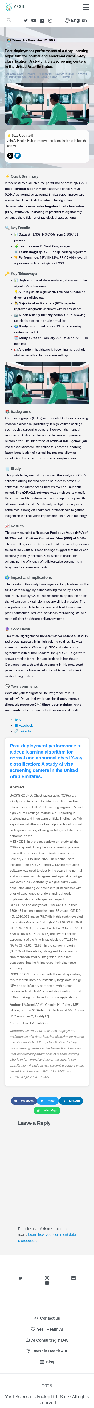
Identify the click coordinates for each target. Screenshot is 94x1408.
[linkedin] (42, 20)
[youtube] (34, 20)
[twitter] (25, 20)
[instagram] (50, 20)
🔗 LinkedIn (22, 731)
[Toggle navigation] (86, 7)
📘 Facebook (23, 725)
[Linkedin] (17, 156)
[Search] (8, 20)
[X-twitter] (10, 156)
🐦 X (17, 719)
